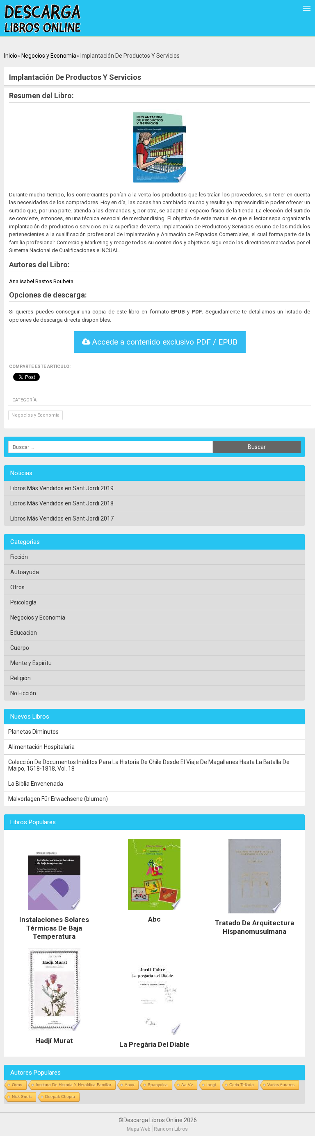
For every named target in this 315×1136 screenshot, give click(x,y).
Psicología (23, 602)
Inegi (211, 1084)
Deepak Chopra (60, 1096)
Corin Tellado (241, 1084)
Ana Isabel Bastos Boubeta (41, 281)
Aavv (129, 1084)
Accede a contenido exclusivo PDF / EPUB (163, 342)
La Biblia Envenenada (35, 783)
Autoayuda (24, 572)
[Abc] (154, 911)
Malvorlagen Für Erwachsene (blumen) (58, 799)
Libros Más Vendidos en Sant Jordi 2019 (62, 488)
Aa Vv (187, 1084)
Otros (17, 587)
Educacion (23, 632)
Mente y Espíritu (31, 663)
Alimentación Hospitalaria (41, 747)
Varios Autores (280, 1084)
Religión (20, 678)
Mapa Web (138, 1129)
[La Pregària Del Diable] (154, 1037)
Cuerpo (19, 648)
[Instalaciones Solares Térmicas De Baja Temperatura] (54, 912)
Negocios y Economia (48, 55)
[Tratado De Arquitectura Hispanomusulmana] (254, 915)
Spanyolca (158, 1084)
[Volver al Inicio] (42, 19)
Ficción (19, 557)
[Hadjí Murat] (54, 1033)
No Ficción (23, 693)
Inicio (10, 55)
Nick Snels (22, 1096)
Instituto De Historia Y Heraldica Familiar (73, 1084)
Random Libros (171, 1129)
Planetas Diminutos (33, 731)
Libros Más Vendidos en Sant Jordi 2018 (62, 503)
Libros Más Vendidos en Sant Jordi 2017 (62, 518)
